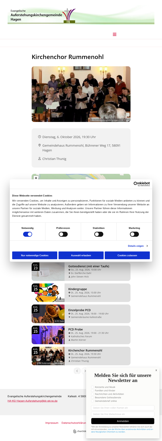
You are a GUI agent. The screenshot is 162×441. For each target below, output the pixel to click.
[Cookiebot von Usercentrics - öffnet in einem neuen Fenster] (136, 184)
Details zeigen (136, 246)
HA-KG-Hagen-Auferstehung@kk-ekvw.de (32, 400)
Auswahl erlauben (81, 255)
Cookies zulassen (127, 255)
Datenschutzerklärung (74, 422)
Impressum (51, 422)
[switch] (63, 234)
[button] (114, 34)
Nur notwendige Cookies (34, 255)
